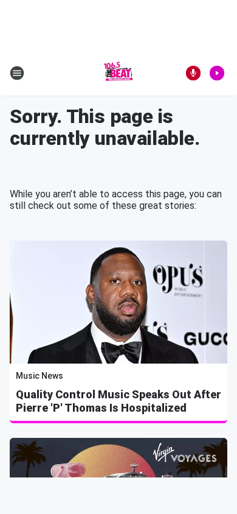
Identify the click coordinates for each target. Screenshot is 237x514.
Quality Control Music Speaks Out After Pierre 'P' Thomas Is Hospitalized (118, 401)
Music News (39, 376)
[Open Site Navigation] (17, 73)
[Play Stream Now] (217, 73)
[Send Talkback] (193, 73)
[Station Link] (118, 73)
